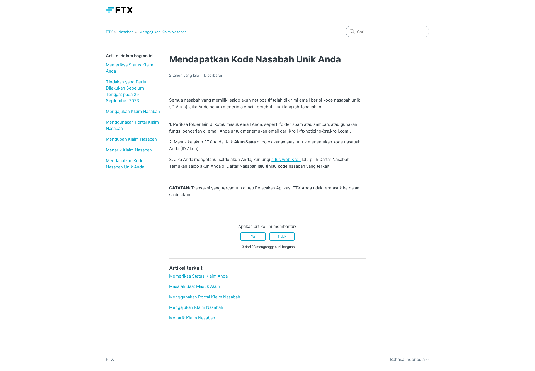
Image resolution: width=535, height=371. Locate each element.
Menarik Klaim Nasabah (129, 150)
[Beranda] (119, 10)
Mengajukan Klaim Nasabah (163, 32)
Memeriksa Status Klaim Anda (129, 68)
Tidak (282, 236)
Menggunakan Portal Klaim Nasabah (132, 125)
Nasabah (125, 32)
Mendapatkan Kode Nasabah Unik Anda (125, 164)
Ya (253, 236)
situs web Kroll (286, 159)
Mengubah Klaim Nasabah (131, 139)
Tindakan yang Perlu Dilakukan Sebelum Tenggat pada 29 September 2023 (126, 91)
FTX (109, 32)
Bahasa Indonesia (408, 359)
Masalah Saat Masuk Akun (194, 286)
